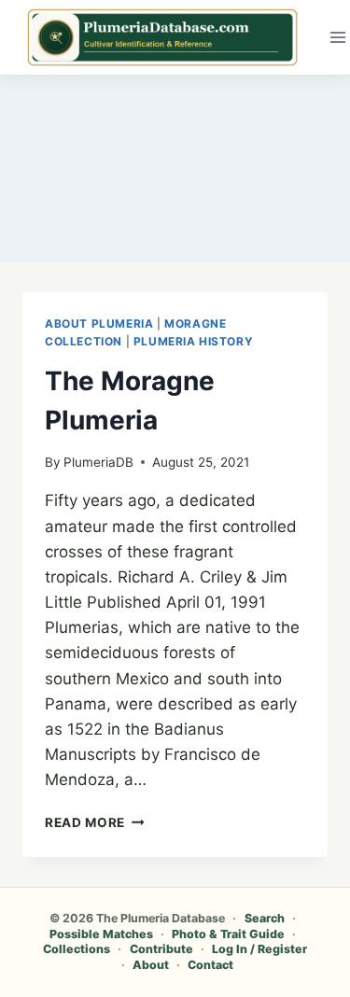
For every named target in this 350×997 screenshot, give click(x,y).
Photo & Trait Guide (228, 934)
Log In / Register (259, 949)
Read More (95, 822)
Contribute (161, 949)
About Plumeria (99, 323)
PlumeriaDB (98, 462)
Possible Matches (101, 934)
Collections (76, 949)
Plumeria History (193, 341)
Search (265, 918)
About (151, 965)
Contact (210, 965)
